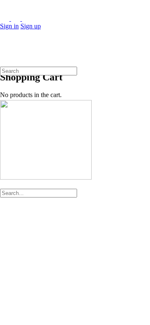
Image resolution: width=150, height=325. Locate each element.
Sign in (9, 26)
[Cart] (4, 59)
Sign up (30, 26)
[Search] (4, 51)
